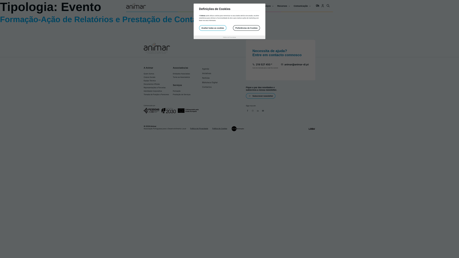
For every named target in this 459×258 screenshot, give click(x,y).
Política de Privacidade (229, 37)
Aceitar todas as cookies (212, 28)
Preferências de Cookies (246, 28)
